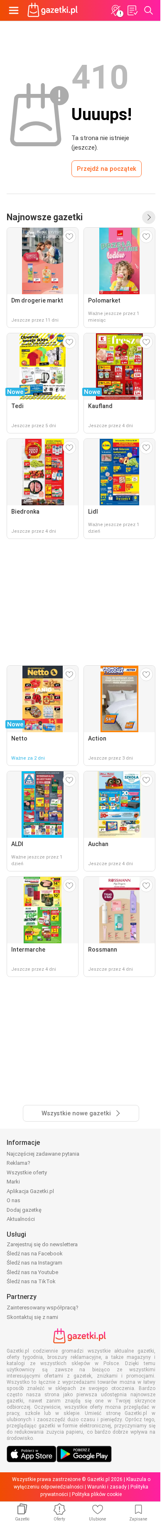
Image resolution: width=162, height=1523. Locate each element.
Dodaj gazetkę (24, 1210)
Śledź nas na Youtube (32, 1272)
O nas (13, 1200)
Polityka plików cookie (97, 1494)
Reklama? (18, 1163)
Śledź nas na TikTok (31, 1281)
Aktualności (21, 1219)
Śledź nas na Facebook (35, 1253)
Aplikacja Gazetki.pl (30, 1191)
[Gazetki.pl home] (54, 10)
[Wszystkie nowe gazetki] (148, 217)
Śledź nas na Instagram (34, 1263)
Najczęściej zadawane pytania (43, 1154)
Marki (13, 1182)
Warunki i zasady (107, 1487)
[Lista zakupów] (132, 10)
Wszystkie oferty (27, 1172)
